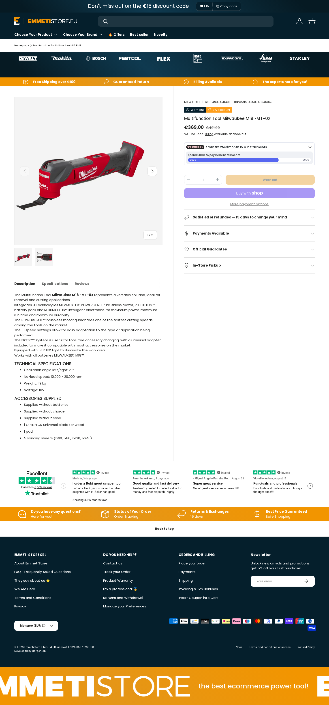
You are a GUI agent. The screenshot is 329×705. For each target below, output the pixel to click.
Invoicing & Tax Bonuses (198, 589)
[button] (312, 21)
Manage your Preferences (124, 606)
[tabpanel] (88, 367)
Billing (209, 134)
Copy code (228, 6)
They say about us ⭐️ (32, 580)
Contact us (112, 563)
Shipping (186, 580)
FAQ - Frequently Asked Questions (42, 571)
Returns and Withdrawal (123, 597)
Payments (187, 571)
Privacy (20, 606)
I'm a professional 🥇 (120, 589)
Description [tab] (24, 283)
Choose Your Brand (80, 34)
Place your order (192, 563)
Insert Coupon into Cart (198, 597)
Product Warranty (118, 580)
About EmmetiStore (30, 563)
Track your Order (116, 571)
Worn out (270, 179)
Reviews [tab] (82, 283)
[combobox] (185, 21)
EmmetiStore (32, 647)
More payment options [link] (249, 204)
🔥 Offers (116, 34)
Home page (21, 45)
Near (239, 647)
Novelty (160, 34)
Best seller (139, 34)
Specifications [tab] (55, 283)
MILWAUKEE (192, 102)
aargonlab (39, 651)
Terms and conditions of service (270, 647)
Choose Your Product (33, 34)
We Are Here (24, 589)
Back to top (164, 529)
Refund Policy (306, 647)
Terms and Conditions (32, 597)
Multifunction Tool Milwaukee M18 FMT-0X (58, 45)
